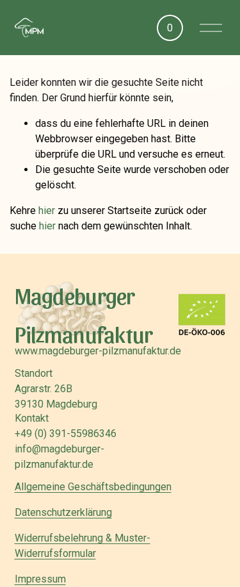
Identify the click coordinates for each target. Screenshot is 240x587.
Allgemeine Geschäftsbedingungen (93, 487)
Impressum (40, 579)
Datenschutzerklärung (63, 512)
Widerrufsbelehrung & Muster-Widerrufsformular (82, 545)
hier (46, 210)
